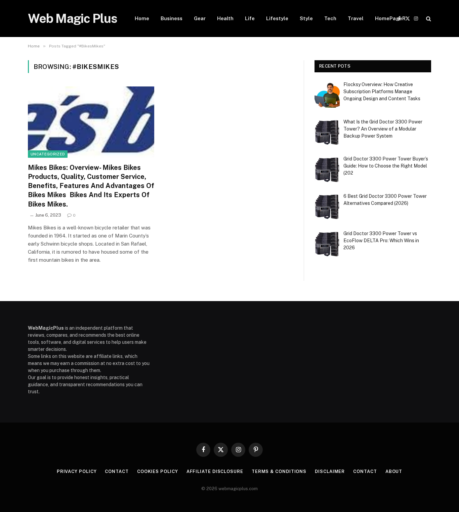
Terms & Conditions (279, 471)
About (394, 471)
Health (225, 18)
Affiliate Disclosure (214, 471)
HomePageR (390, 18)
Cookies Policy (157, 471)
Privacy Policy (77, 471)
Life (250, 18)
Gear (200, 18)
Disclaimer (330, 471)
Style (306, 18)
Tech (330, 18)
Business (171, 18)
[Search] (428, 18)
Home (142, 18)
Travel (356, 18)
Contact (116, 471)
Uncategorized (48, 154)
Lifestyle (277, 18)
